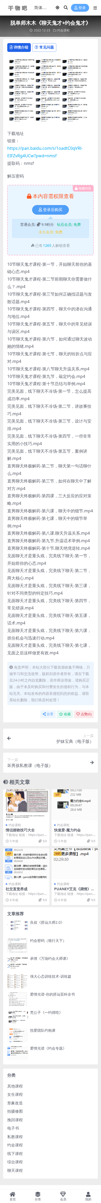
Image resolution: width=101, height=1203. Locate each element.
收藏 (67, 714)
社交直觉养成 (16, 888)
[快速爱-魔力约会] (75, 804)
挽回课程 (15, 1119)
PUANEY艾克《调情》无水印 (74, 891)
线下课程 (15, 1153)
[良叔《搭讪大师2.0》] (17, 927)
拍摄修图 (15, 1111)
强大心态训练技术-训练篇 (50, 976)
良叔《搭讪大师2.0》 (47, 922)
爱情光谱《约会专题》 (48, 1048)
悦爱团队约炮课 (42, 1030)
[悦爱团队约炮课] (17, 1035)
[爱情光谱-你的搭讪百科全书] (17, 999)
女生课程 (15, 1094)
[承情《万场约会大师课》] (17, 963)
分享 (50, 714)
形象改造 (15, 1102)
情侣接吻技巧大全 (20, 829)
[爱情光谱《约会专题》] (17, 1053)
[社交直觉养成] (26, 863)
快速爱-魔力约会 (67, 829)
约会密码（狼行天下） (48, 940)
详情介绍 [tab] (21, 47)
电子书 (13, 1128)
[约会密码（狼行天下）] (17, 945)
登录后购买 (52, 210)
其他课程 (15, 1086)
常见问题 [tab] (46, 47)
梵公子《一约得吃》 (46, 1012)
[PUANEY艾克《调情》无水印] (75, 863)
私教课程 (15, 1136)
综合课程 (15, 1161)
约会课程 (63, 30)
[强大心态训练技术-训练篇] (17, 981)
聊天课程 (15, 1170)
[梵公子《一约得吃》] (17, 1017)
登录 (82, 8)
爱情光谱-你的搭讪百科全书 (52, 994)
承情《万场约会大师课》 (50, 958)
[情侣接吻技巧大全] (26, 804)
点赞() (86, 714)
